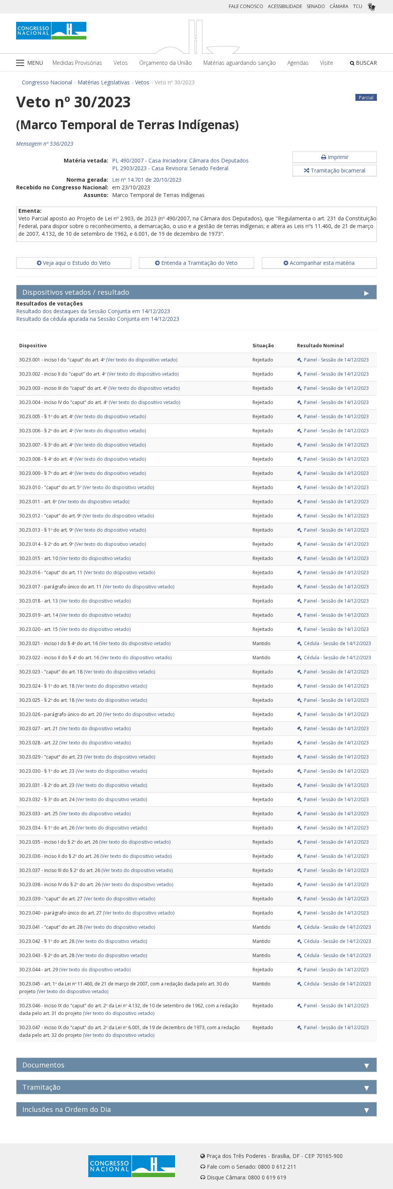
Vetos (121, 62)
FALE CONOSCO (246, 6)
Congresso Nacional (47, 82)
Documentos (43, 1064)
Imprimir (337, 157)
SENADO (316, 6)
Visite (326, 62)
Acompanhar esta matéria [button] (321, 262)
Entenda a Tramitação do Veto (199, 262)
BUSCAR (365, 62)
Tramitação (41, 1087)
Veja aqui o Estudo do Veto (76, 262)
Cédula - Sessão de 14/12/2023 (336, 643)
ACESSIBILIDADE (285, 6)
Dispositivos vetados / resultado (75, 292)
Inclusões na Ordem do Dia (66, 1109)
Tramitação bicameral (337, 170)
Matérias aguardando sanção (239, 62)
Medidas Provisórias (77, 62)
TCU (357, 6)
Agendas (298, 62)
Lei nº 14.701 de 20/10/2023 (147, 179)
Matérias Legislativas (104, 82)
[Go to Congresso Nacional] (51, 30)
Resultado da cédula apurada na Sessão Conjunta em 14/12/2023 (97, 318)
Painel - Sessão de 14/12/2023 (335, 359)
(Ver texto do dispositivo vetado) (141, 359)
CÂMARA (339, 6)
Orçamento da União (165, 62)
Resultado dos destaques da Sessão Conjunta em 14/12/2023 (93, 311)
